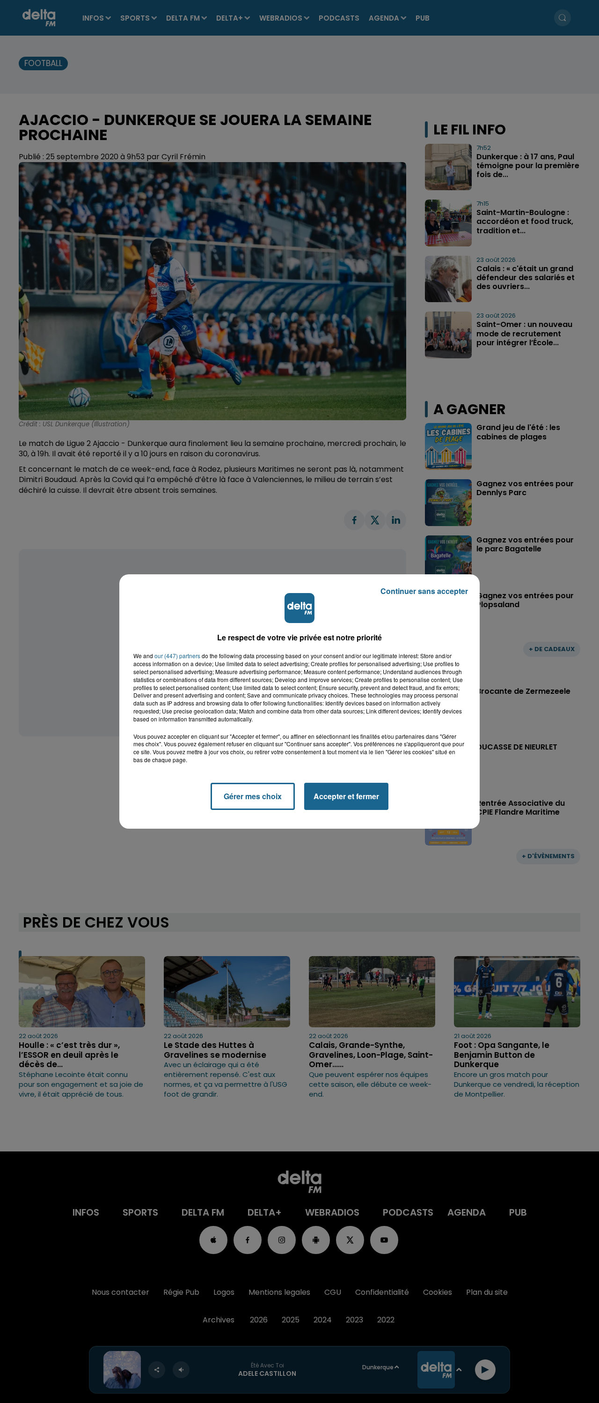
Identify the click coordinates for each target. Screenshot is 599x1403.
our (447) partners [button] (177, 656)
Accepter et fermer (346, 796)
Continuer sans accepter (424, 591)
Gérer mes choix (253, 796)
